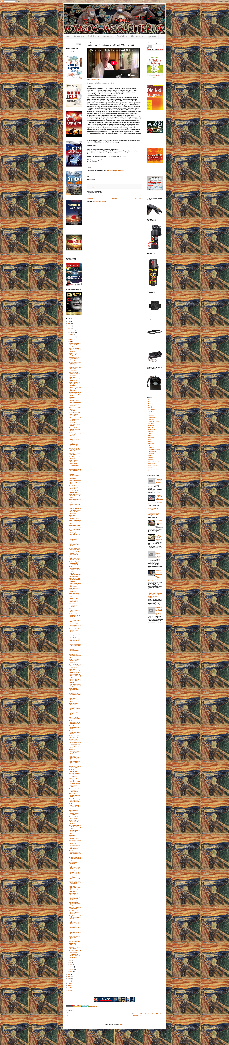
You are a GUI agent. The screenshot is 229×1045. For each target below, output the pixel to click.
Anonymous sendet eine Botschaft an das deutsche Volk (75, 369)
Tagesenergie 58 (72, 891)
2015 (69, 325)
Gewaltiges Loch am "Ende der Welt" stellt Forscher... (75, 681)
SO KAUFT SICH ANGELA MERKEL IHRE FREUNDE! (75, 364)
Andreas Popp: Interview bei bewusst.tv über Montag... (75, 727)
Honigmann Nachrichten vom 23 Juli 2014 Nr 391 (75, 501)
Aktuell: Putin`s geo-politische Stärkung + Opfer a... (75, 795)
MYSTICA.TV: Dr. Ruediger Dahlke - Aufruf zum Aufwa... (75, 780)
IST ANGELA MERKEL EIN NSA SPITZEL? (75, 951)
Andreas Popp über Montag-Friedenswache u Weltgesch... (74, 812)
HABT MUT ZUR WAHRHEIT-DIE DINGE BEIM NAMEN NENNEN (75, 741)
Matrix (149, 435)
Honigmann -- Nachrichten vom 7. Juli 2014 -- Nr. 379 (74, 922)
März (71, 967)
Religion (150, 455)
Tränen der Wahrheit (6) (75, 508)
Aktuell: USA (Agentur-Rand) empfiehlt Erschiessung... (74, 898)
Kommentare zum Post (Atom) (100, 201)
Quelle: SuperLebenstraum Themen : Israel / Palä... (74, 806)
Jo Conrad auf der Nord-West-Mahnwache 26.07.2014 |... (75, 419)
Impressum (151, 36)
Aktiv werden (137, 36)
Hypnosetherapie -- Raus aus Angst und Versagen (75, 605)
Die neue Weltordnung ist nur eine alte (74, 817)
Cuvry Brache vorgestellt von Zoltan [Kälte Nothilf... (75, 917)
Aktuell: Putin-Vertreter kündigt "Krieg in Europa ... (74, 384)
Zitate (149, 471)
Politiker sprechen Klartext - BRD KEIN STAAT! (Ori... (74, 956)
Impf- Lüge (150, 427)
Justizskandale (151, 429)
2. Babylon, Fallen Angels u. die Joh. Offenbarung (158, 537)
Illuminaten (151, 425)
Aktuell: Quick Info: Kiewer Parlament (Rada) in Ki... (74, 462)
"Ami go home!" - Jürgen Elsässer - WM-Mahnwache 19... (75, 553)
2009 (69, 983)
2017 (69, 321)
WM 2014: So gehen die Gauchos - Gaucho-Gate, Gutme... (75, 666)
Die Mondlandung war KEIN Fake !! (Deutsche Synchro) (158, 481)
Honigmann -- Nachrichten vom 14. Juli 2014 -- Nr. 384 (74, 757)
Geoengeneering (152, 417)
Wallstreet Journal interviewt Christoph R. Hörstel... (74, 374)
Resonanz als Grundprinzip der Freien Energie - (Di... (75, 872)
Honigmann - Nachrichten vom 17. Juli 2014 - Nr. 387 (74, 671)
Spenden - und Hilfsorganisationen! (74, 944)
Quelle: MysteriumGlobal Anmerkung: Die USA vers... (75, 569)
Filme (149, 413)
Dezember (72, 330)
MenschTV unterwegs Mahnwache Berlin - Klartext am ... (74, 544)
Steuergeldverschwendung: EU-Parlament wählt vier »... (75, 471)
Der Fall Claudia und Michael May (74, 770)
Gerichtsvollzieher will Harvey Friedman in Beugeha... (74, 429)
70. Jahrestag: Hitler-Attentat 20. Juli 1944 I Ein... (75, 708)
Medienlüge (151, 437)
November (72, 332)
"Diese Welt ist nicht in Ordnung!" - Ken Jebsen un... (74, 487)
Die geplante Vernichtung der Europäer (75, 907)
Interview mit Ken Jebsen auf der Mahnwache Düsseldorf (75, 842)
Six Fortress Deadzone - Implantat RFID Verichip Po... (75, 785)
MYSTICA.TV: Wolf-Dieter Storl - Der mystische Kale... (74, 439)
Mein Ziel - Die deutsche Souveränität (75, 453)
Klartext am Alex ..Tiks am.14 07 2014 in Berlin (74, 630)
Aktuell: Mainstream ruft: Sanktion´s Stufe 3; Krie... (75, 595)
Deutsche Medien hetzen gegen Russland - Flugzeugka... (75, 585)
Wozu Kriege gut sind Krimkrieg (74, 457)
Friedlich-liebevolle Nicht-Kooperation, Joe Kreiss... (75, 932)
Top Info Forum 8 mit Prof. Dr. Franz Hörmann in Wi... (74, 763)
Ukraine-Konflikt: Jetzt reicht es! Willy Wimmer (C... (74, 414)
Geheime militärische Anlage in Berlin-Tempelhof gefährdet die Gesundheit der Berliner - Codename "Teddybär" (155, 594)
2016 (69, 323)
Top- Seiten (122, 36)
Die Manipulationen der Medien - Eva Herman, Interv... (75, 832)
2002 (69, 990)
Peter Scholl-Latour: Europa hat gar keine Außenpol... (74, 927)
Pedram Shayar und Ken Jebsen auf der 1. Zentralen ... (75, 409)
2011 (69, 978)
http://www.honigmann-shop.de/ (115, 170)
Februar (72, 969)
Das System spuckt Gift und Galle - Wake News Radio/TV (74, 847)
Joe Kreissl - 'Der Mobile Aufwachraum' (75, 491)
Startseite (114, 198)
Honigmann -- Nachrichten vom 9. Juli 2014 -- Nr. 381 (74, 867)
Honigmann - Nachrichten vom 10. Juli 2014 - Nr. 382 (74, 837)
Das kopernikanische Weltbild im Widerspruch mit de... (75, 877)
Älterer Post (138, 198)
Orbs (149, 445)
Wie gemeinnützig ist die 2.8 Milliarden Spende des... (75, 695)
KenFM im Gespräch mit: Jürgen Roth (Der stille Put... (75, 482)
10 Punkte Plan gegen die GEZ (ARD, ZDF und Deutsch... (75, 424)
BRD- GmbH (151, 407)
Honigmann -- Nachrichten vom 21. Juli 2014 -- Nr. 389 (74, 558)
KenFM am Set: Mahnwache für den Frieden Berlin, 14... (74, 722)
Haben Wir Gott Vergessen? (73, 354)
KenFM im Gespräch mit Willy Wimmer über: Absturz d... (75, 404)
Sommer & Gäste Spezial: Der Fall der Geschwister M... (74, 600)
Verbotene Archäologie (153, 461)
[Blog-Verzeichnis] (69, 1006)
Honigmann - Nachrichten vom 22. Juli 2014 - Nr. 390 (74, 517)
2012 (69, 976)
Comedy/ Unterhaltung (153, 409)
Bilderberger (151, 404)
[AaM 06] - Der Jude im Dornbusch (75, 947)
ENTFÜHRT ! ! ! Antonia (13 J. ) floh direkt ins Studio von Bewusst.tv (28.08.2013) (158, 611)
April (71, 964)
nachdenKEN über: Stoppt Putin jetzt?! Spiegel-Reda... (75, 394)
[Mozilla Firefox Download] (84, 1006)
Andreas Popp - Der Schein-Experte (73, 894)
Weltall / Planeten (152, 465)
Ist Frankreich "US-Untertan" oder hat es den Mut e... (75, 625)
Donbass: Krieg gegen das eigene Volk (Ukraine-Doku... (75, 610)
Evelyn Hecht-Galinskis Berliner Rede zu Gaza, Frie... (74, 590)
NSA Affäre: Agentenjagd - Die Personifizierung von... (75, 827)
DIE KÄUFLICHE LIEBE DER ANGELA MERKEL (75, 767)
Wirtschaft (150, 467)
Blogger (121, 1024)
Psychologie (151, 453)
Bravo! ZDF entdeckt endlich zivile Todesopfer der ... (74, 790)
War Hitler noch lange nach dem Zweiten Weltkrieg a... (74, 775)
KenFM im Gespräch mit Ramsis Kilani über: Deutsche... (75, 512)
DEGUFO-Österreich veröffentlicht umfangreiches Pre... (74, 539)
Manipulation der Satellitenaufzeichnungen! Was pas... (75, 656)
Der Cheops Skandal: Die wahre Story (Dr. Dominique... (75, 937)
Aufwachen (79, 36)
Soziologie (150, 459)
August (71, 339)
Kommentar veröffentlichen (96, 195)
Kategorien (107, 36)
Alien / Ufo (151, 400)
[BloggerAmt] (92, 1006)
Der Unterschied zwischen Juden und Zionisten (74, 689)
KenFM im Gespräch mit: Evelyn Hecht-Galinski (75, 685)
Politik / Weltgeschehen (154, 449)
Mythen (150, 441)
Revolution (150, 457)
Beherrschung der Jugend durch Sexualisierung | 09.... (75, 859)
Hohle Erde (151, 423)
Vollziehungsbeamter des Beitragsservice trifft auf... (75, 534)
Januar (71, 971)
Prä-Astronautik (152, 451)
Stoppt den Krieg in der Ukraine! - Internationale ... (74, 713)
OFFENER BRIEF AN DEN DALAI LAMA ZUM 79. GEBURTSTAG (75, 882)
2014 (69, 328)
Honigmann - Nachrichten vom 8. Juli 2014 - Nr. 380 (74, 887)
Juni (71, 960)
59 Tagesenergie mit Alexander (74, 466)
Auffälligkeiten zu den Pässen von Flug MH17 (75, 526)
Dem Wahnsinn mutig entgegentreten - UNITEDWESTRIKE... (74, 800)
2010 (69, 981)
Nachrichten (93, 36)
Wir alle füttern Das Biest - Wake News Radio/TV (74, 822)
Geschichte (151, 419)
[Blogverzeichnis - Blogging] (77, 1006)
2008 (69, 985)
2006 (69, 987)
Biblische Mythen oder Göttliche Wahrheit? (74, 548)
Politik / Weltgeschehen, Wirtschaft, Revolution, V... (75, 434)
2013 (69, 974)
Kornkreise (150, 431)
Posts (69, 1013)
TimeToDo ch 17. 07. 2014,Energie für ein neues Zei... (74, 615)
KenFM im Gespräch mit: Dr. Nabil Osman (75, 736)
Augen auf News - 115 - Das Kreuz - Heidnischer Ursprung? (158, 554)
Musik (149, 439)
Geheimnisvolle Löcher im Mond (74, 505)
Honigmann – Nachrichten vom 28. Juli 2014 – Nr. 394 (74, 399)
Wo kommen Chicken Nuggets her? (158, 522)
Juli (70, 341)
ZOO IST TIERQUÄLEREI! (75, 941)
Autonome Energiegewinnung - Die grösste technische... (74, 476)
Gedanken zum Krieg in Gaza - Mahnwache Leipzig (75, 732)
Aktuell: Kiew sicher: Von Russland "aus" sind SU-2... (75, 496)
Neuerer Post (90, 198)
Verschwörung (151, 463)
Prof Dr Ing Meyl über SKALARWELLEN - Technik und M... (74, 563)
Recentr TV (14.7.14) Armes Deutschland (74, 717)
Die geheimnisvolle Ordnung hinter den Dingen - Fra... (74, 903)
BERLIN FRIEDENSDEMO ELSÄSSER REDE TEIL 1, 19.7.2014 (75, 580)
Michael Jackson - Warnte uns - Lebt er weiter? (75, 620)
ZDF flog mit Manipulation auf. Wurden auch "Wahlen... (74, 752)
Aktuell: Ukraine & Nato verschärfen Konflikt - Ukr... (75, 522)
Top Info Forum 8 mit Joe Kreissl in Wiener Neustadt (75, 912)
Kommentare (71, 1015)
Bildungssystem (152, 405)
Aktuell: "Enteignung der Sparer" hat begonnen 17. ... (75, 645)
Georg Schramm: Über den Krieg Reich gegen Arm (75, 746)
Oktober (72, 334)
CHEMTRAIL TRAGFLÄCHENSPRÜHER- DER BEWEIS (75, 575)
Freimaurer (151, 415)
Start (68, 36)
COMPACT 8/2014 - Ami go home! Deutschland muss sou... (75, 389)
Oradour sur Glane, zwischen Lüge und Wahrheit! (74, 449)
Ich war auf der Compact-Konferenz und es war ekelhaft (154, 514)
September (72, 336)
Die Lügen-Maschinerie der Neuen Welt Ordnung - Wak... (74, 444)
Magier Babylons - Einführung (73, 704)
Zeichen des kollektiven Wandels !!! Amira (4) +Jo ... (75, 676)
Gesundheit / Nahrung (153, 421)
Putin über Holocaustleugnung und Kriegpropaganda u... (75, 853)
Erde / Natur (151, 411)
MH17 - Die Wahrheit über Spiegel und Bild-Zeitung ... (75, 350)
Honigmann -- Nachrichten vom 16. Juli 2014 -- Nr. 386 (74, 700)
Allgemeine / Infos (152, 402)
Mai (71, 962)
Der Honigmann (95, 79)
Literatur (150, 433)
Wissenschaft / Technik (153, 469)
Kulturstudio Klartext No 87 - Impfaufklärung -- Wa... (75, 345)
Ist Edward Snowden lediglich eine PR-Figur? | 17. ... (74, 661)
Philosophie (151, 447)
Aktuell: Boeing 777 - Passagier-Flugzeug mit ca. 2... (74, 650)
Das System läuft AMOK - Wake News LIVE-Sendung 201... (75, 358)
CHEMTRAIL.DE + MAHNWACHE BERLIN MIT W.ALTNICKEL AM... (75, 640)
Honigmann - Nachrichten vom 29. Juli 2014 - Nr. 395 (75, 379)
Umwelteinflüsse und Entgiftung (74, 863)
